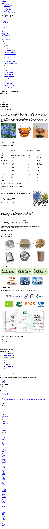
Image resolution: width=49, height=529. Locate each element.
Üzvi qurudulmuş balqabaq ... (10, 52)
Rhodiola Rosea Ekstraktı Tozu (10, 359)
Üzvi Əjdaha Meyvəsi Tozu (9, 48)
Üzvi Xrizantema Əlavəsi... (9, 70)
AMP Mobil (4, 398)
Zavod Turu (6, 22)
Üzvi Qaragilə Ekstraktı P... (9, 78)
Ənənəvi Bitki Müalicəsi (15, 399)
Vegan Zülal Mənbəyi (22, 399)
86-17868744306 (5, 423)
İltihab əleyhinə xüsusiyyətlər (30, 399)
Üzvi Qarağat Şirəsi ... (8, 81)
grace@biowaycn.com (5, 394)
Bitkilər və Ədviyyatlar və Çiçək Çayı (10, 12)
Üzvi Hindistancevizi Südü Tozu (10, 63)
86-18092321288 (5, 430)
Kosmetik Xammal (5, 34)
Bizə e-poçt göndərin (3, 102)
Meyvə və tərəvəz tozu (7, 9)
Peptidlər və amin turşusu (8, 5)
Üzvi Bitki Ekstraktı (7, 8)
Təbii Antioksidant (38, 399)
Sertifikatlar (6, 20)
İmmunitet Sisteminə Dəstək (6, 399)
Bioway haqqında (7, 19)
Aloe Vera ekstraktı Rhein (9, 355)
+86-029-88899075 (5, 393)
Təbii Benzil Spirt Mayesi (9, 366)
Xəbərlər (5, 13)
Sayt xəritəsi (4, 397)
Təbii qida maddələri (7, 6)
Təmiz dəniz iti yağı (8, 362)
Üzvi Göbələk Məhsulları (8, 7)
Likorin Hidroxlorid (6, 347)
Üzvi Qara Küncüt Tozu (9, 85)
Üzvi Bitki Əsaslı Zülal (7, 4)
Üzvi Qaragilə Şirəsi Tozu (9, 74)
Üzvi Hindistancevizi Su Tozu (10, 66)
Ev (2, 2)
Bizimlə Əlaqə (4, 23)
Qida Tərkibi (6, 10)
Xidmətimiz (6, 17)
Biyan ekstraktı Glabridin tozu (10, 373)
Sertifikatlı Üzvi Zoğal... (9, 56)
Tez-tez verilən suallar (7, 16)
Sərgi (5, 21)
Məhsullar (3, 3)
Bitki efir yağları (6, 11)
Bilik (5, 14)
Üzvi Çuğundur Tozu (8, 45)
